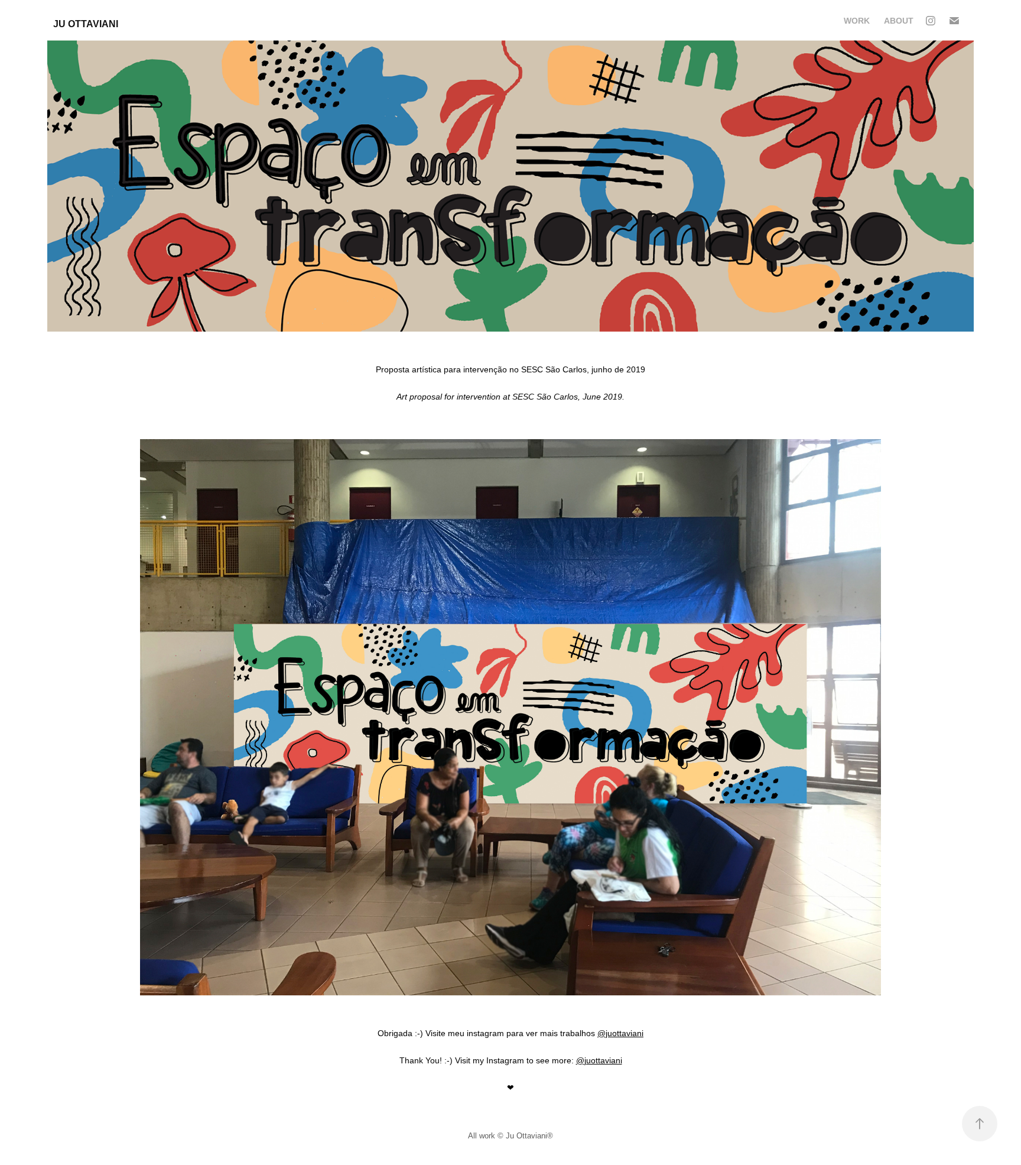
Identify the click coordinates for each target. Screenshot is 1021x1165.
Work (857, 20)
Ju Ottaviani (85, 24)
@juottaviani (620, 1033)
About (898, 20)
